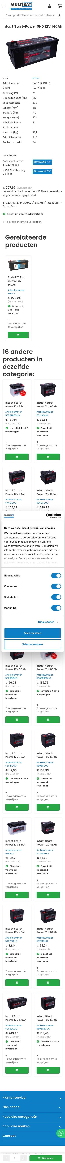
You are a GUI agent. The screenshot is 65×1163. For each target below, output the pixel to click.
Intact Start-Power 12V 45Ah (15, 930)
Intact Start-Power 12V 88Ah (15, 843)
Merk (5, 78)
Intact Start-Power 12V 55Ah (15, 404)
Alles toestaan (32, 632)
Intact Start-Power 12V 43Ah (47, 843)
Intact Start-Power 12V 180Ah (15, 1018)
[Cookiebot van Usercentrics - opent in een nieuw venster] (46, 515)
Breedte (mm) (11, 112)
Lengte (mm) (10, 108)
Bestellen (45, 1158)
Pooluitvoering (11, 127)
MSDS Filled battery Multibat (14, 172)
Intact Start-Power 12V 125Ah (47, 492)
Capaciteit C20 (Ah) (15, 98)
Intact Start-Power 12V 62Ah (47, 404)
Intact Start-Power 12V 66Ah (47, 667)
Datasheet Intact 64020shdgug (13, 163)
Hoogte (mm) (11, 117)
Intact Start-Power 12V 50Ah (15, 755)
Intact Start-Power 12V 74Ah (15, 492)
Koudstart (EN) (11, 102)
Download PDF (42, 162)
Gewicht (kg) (10, 132)
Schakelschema (12, 122)
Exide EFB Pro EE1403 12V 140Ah (16, 280)
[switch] (56, 586)
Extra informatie (12, 137)
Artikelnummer (11, 83)
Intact (36, 78)
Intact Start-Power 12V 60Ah (15, 667)
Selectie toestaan (32, 644)
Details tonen (46, 621)
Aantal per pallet (12, 142)
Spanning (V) (10, 93)
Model (6, 88)
